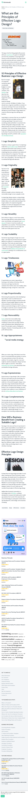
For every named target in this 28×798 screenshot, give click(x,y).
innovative (5, 187)
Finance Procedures (6, 729)
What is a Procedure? (6, 702)
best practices (20, 633)
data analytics (5, 643)
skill (15, 655)
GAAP (2, 649)
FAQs (3, 689)
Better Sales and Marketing (8, 28)
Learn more (8, 793)
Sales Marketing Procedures (8, 735)
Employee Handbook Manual (8, 741)
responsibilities (20, 653)
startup (10, 657)
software (4, 657)
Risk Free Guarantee (6, 691)
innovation (23, 507)
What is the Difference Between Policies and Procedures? (12, 709)
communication (8, 639)
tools (3, 659)
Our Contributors (5, 679)
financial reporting (6, 647)
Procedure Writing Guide (7, 751)
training (6, 659)
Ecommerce (10, 643)
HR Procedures (5, 731)
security (12, 655)
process (19, 651)
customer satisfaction (9, 641)
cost (23, 639)
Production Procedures (7, 749)
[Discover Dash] (14, 536)
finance (21, 643)
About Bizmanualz (6, 675)
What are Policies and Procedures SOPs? (11, 704)
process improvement (6, 653)
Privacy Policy (5, 687)
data (22, 641)
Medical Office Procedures (7, 739)
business (5, 636)
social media (20, 655)
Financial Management (14, 645)
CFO (24, 636)
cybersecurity (17, 641)
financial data (4, 645)
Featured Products (6, 681)
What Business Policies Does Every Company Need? (13, 718)
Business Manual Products (7, 683)
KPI (18, 649)
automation (14, 634)
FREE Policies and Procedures (8, 685)
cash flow (21, 636)
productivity (13, 653)
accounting (6, 633)
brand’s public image (12, 146)
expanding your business (8, 365)
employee (15, 643)
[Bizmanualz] (6, 2)
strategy (13, 657)
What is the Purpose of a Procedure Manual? (12, 706)
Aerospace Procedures (7, 743)
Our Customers (5, 677)
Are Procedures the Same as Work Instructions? (12, 716)
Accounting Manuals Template (8, 727)
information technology (10, 649)
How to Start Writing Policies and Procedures (12, 720)
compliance (18, 639)
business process (13, 636)
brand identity (5, 507)
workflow (12, 659)
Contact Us (4, 695)
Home (3, 7)
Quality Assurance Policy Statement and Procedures (13, 737)
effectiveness (16, 507)
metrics (10, 651)
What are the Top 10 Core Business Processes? (12, 714)
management (5, 651)
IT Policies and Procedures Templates (10, 733)
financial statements (18, 647)
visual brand (10, 55)
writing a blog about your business (14, 391)
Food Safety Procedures (7, 745)
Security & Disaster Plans (7, 747)
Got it (2, 796)
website (9, 659)
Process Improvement (6, 693)
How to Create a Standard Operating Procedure (12, 712)
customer (3, 641)
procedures (14, 651)
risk (24, 653)
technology (19, 657)
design (10, 507)
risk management (6, 655)
